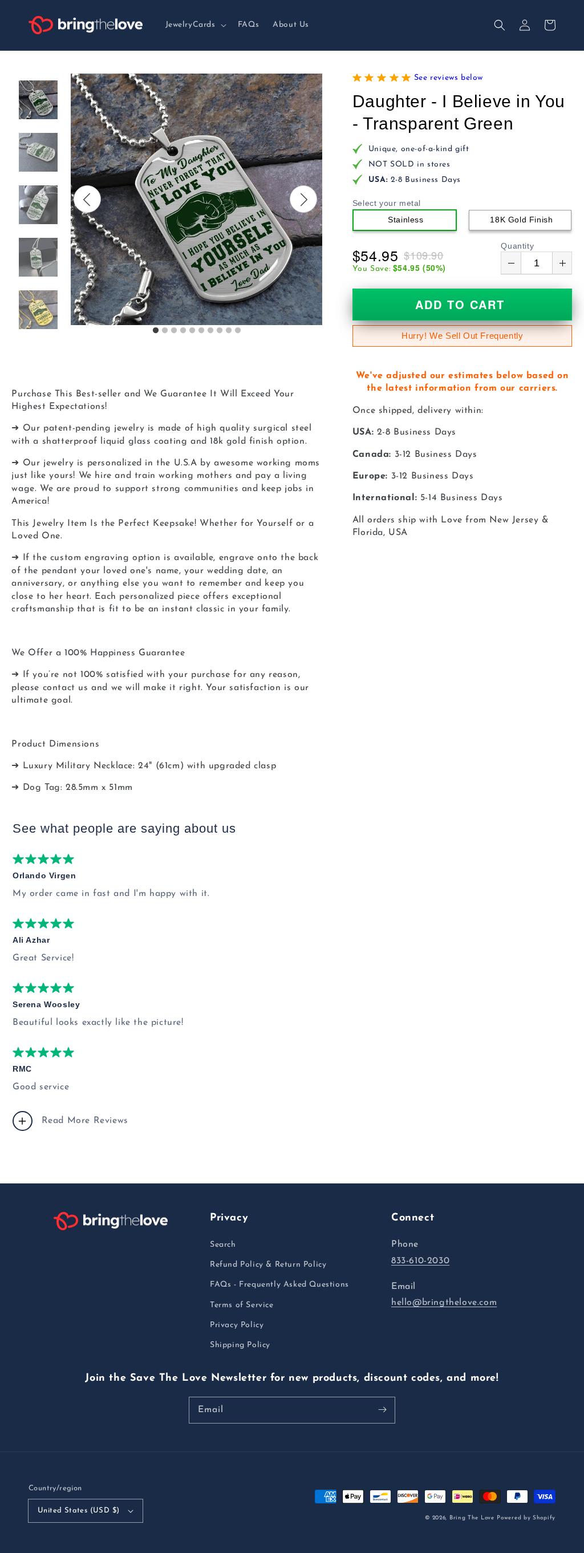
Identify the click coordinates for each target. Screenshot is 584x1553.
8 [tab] (219, 330)
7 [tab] (210, 330)
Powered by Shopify (526, 1518)
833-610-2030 (420, 1261)
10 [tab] (237, 330)
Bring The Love (471, 1518)
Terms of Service (242, 1305)
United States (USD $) (78, 1510)
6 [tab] (201, 330)
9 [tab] (228, 330)
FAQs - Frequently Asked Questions (279, 1284)
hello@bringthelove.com (444, 1302)
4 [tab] (183, 330)
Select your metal (386, 203)
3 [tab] (174, 330)
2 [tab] (164, 330)
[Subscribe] (382, 1409)
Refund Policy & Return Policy (268, 1264)
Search (223, 1244)
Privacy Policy (236, 1325)
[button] (195, 25)
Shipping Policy (240, 1345)
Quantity (517, 245)
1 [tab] (155, 330)
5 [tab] (192, 330)
